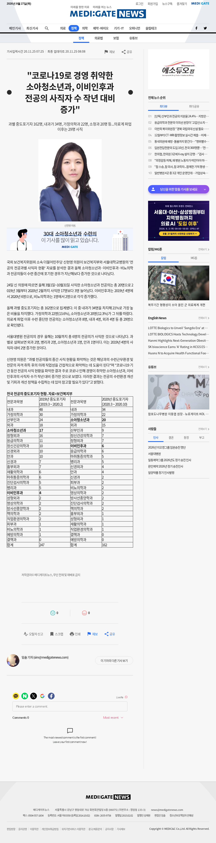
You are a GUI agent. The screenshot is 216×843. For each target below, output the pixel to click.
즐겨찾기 (182, 3)
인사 (155, 437)
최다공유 (194, 106)
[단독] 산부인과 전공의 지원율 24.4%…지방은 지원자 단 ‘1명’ (181, 116)
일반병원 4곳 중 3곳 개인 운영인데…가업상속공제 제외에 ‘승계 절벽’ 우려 (181, 173)
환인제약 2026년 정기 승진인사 (165, 466)
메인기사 (15, 28)
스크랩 (59, 634)
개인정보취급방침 (50, 829)
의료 (63, 28)
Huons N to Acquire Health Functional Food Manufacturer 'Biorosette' (178, 353)
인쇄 (77, 634)
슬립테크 (151, 28)
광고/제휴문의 (95, 829)
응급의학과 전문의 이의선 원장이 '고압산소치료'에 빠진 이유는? (181, 122)
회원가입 (153, 3)
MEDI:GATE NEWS (108, 12)
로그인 (139, 3)
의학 (85, 28)
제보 (112, 51)
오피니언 (134, 28)
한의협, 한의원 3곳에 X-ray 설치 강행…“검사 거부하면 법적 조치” (181, 154)
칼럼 (163, 258)
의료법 (98, 38)
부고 (201, 437)
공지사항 (109, 829)
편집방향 (11, 829)
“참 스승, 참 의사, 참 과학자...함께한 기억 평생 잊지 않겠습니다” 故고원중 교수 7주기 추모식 (181, 166)
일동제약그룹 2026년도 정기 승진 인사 (169, 460)
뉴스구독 (167, 3)
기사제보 (121, 829)
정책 (74, 28)
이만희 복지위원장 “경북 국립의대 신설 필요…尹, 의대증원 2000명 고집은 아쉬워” (181, 129)
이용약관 (34, 829)
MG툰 (194, 258)
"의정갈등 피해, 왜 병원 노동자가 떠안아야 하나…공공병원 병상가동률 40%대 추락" (181, 160)
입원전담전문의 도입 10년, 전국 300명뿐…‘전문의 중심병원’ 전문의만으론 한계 (181, 148)
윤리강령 (22, 829)
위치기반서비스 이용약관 (73, 829)
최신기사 (32, 28)
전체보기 (202, 249)
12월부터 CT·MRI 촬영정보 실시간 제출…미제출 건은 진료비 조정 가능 (181, 135)
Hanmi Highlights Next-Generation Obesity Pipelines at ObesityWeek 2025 (178, 340)
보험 (116, 38)
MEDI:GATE (200, 3)
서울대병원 (154, 453)
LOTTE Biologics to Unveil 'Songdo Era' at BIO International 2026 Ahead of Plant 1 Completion (178, 328)
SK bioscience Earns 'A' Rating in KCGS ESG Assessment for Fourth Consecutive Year (178, 347)
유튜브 (133, 38)
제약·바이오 (100, 28)
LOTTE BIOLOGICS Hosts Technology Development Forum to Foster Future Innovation (178, 334)
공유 (129, 51)
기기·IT (119, 28)
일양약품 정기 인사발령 (161, 472)
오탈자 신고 (36, 634)
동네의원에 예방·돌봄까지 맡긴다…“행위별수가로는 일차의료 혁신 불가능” (181, 141)
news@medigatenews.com (167, 810)
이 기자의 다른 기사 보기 (114, 660)
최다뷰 (163, 106)
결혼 (171, 437)
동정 (186, 437)
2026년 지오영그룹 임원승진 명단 (167, 447)
